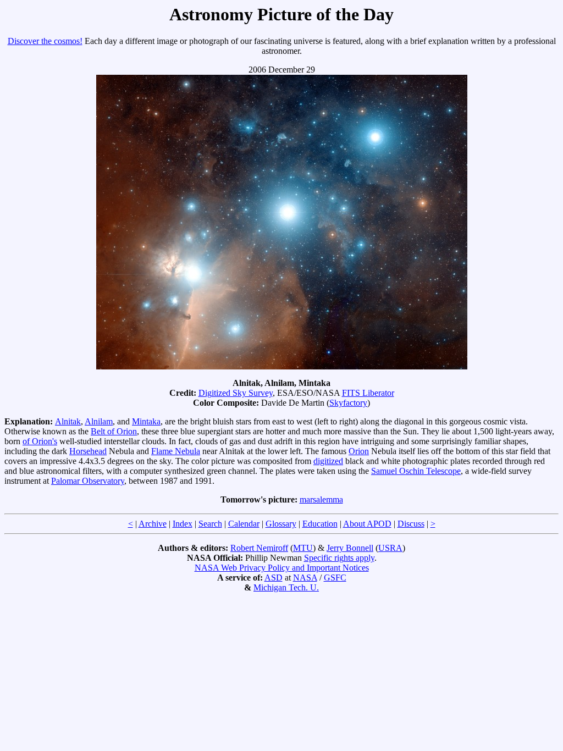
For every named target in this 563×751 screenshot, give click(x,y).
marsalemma (321, 499)
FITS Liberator (368, 392)
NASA (305, 577)
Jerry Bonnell (350, 548)
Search (210, 523)
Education (320, 523)
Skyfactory (348, 402)
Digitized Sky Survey (235, 392)
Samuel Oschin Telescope (416, 471)
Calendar (244, 523)
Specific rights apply (339, 557)
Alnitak (68, 421)
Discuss (411, 523)
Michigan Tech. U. (286, 587)
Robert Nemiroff (259, 548)
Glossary (281, 523)
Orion (359, 451)
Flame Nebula (175, 451)
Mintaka (146, 421)
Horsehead (88, 451)
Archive (153, 523)
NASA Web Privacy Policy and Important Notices (282, 567)
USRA (390, 548)
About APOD (367, 523)
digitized (328, 461)
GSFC (335, 577)
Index (182, 523)
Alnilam (99, 421)
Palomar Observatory (87, 480)
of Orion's (40, 441)
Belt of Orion (114, 431)
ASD (273, 577)
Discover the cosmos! (45, 41)
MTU (303, 548)
